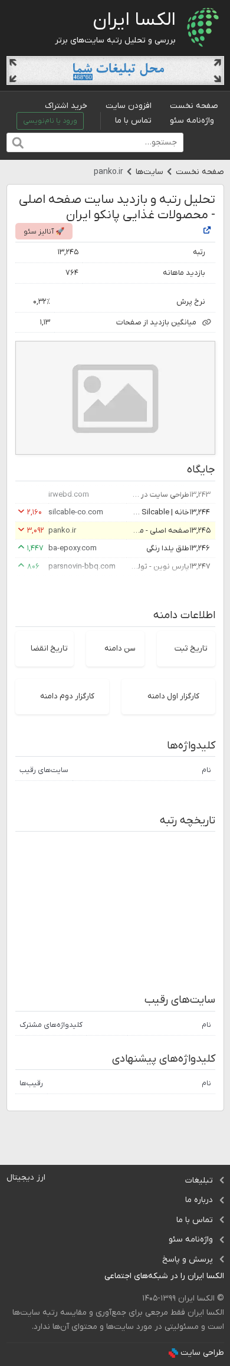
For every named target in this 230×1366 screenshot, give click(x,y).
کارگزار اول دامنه (173, 696)
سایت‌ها (149, 172)
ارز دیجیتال (25, 1177)
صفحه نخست (194, 105)
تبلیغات (199, 1180)
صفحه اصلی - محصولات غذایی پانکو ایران (159, 531)
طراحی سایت (202, 1352)
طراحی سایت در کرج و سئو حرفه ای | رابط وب (159, 495)
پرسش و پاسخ (187, 1259)
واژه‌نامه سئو (192, 120)
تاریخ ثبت (191, 648)
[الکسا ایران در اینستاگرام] (95, 1276)
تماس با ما (133, 120)
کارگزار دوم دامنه (67, 696)
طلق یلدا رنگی (167, 548)
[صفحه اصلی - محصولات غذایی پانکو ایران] (207, 231)
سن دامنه (120, 648)
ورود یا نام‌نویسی (50, 121)
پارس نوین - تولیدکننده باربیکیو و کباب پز (159, 566)
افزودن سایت (129, 105)
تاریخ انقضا (49, 648)
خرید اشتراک (66, 105)
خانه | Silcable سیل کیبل (159, 512)
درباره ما (199, 1200)
